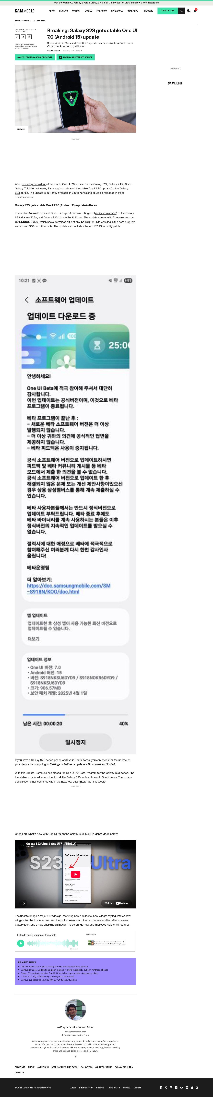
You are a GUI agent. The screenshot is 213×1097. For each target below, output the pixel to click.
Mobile (88, 11)
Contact (137, 1087)
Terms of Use (113, 1087)
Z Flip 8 (101, 2)
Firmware (148, 11)
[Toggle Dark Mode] (188, 10)
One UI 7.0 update (99, 188)
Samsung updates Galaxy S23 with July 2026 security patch (49, 980)
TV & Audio (101, 11)
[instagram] (170, 1087)
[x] (166, 1087)
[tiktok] (176, 1087)
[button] (181, 11)
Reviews (63, 11)
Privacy (126, 1087)
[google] (197, 1087)
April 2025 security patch (104, 226)
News (51, 11)
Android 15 (43, 1067)
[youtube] (181, 1087)
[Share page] (23, 36)
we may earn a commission (26, 47)
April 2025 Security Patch (64, 1067)
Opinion (76, 11)
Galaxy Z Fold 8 (71, 2)
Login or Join (167, 11)
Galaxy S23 (86, 1067)
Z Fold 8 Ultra (88, 2)
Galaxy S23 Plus (103, 1067)
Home (17, 21)
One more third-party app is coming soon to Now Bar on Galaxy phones (54, 966)
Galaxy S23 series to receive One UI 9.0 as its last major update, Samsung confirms (60, 973)
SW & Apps (133, 11)
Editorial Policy (86, 1087)
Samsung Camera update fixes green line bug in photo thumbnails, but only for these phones (64, 970)
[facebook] (161, 1087)
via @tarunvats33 (105, 213)
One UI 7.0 (19, 1073)
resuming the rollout (34, 184)
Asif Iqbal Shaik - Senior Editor (75, 1027)
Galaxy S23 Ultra (54, 217)
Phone (31, 1067)
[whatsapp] (192, 1087)
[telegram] (187, 1087)
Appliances (117, 11)
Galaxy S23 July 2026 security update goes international (47, 976)
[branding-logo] (24, 11)
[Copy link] (17, 36)
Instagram (153, 2)
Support (100, 1087)
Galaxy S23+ (29, 217)
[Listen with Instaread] (29, 36)
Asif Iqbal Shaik (53, 51)
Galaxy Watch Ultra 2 (120, 2)
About (73, 1087)
